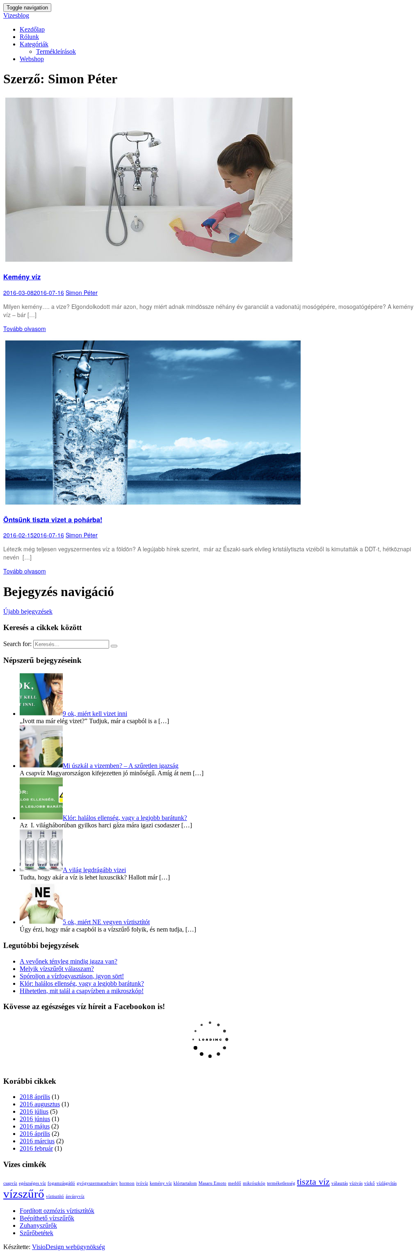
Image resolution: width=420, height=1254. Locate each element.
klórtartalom (185, 1183)
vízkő (369, 1183)
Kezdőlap (32, 29)
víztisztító (55, 1196)
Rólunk (29, 36)
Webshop (32, 58)
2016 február (36, 1148)
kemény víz (161, 1183)
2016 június (35, 1118)
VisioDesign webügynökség (68, 1246)
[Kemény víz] (148, 261)
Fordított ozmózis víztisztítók (57, 1210)
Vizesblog (16, 15)
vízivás (356, 1183)
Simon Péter (82, 292)
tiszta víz (313, 1182)
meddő (234, 1183)
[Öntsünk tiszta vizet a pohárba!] (153, 504)
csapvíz (10, 1183)
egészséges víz (32, 1183)
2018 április (35, 1096)
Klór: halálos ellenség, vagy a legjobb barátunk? (82, 983)
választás (339, 1183)
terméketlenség (281, 1183)
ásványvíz (75, 1196)
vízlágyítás (387, 1183)
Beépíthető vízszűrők (47, 1218)
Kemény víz (22, 276)
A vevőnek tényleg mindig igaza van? (68, 961)
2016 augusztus (40, 1104)
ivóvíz (142, 1183)
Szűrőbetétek (36, 1232)
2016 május (35, 1126)
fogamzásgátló (61, 1183)
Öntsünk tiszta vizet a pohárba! (52, 519)
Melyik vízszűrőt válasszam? (57, 968)
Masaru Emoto (212, 1183)
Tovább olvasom (24, 328)
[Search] (114, 646)
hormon (127, 1183)
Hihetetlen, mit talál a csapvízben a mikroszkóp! (82, 990)
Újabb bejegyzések (27, 611)
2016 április (35, 1133)
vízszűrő (23, 1193)
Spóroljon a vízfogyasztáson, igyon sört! (72, 976)
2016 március (37, 1141)
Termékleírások (56, 51)
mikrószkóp (254, 1183)
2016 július (34, 1111)
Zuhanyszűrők (38, 1225)
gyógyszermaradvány (97, 1183)
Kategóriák (34, 44)
